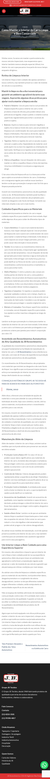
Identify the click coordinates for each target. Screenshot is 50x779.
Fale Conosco (7, 706)
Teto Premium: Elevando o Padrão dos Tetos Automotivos (12, 647)
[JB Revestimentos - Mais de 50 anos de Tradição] (25, 11)
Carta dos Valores (9, 758)
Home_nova (12, 389)
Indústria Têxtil (8, 737)
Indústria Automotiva (10, 740)
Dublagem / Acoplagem (11, 734)
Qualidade (6, 763)
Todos (25, 27)
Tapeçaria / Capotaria (10, 731)
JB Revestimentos (24, 352)
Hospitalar (6, 743)
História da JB (7, 760)
